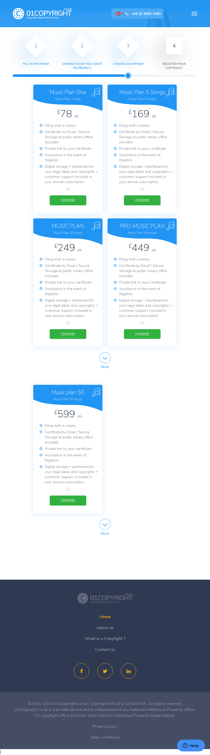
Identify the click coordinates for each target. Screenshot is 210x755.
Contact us (105, 649)
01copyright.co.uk (42, 13)
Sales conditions (105, 737)
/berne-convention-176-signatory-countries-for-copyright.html (105, 598)
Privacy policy (105, 726)
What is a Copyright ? (105, 638)
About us (105, 628)
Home (105, 617)
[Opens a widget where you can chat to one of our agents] (191, 746)
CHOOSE (68, 200)
